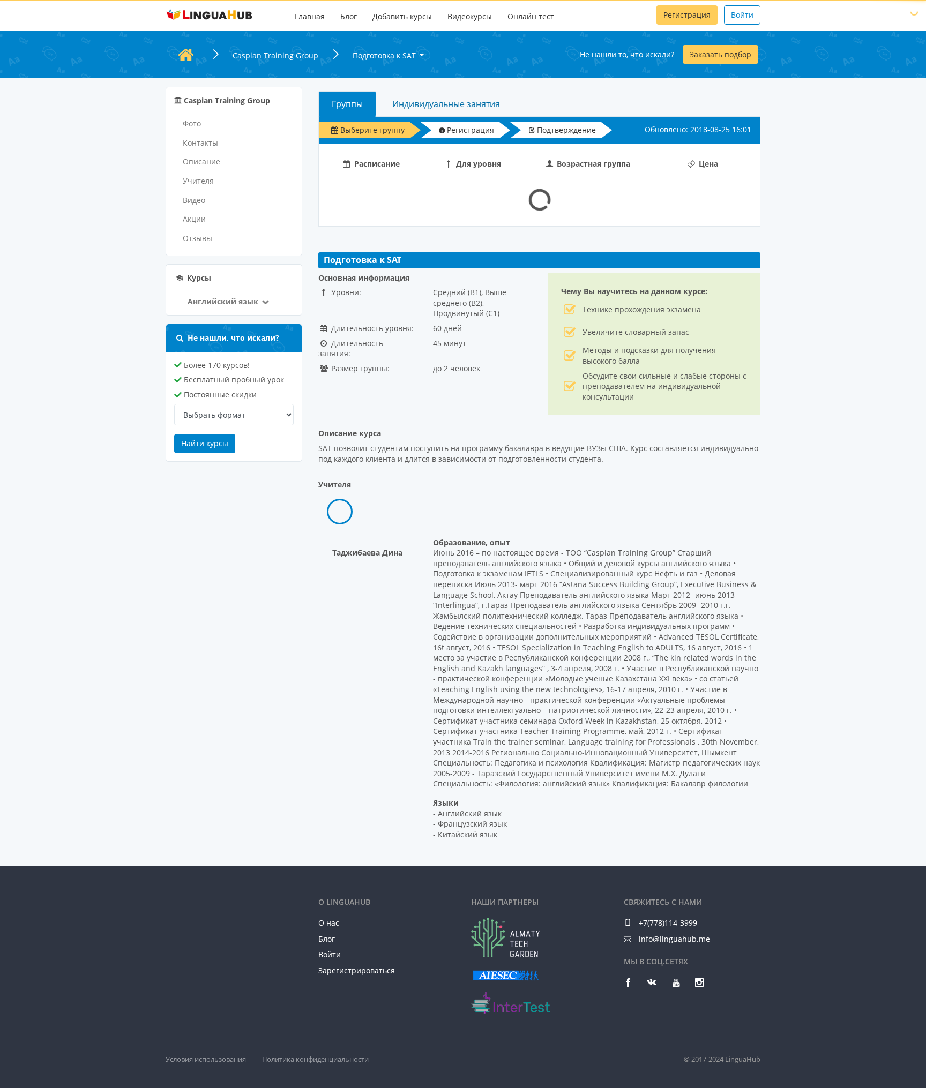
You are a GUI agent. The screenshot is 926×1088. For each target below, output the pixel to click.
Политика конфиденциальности (315, 1059)
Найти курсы (204, 443)
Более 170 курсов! (216, 365)
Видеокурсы (469, 16)
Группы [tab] (347, 104)
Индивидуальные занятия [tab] (446, 104)
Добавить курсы (402, 16)
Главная (310, 16)
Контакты (200, 143)
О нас (328, 923)
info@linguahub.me (674, 939)
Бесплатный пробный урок (233, 379)
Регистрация (687, 15)
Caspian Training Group (275, 55)
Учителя (198, 181)
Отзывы (197, 238)
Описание (201, 161)
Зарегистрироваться (356, 970)
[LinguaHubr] (209, 907)
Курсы (198, 278)
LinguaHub (209, 15)
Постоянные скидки (219, 394)
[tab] (339, 511)
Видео (194, 200)
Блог (348, 16)
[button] (222, 301)
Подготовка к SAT (385, 55)
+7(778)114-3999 (667, 923)
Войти (742, 15)
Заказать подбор (720, 54)
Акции (194, 219)
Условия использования (206, 1059)
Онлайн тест (530, 16)
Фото (192, 123)
